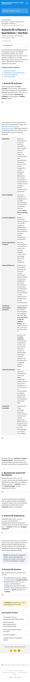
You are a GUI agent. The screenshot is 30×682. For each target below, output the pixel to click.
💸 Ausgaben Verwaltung (8, 23)
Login (15, 674)
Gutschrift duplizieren (10, 74)
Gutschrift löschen (9, 76)
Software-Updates (22, 672)
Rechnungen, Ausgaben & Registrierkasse (13, 21)
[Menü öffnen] (27, 3)
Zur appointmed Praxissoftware (15, 670)
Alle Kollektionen (6, 20)
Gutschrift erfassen (10, 71)
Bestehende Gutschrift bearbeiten (14, 73)
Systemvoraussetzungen (9, 672)
